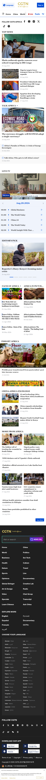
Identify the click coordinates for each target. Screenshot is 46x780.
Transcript (27, 599)
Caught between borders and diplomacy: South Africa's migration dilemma (22, 371)
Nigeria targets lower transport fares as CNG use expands (31, 72)
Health (4, 563)
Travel (25, 568)
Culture (26, 563)
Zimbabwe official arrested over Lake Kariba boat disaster (22, 466)
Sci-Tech (26, 558)
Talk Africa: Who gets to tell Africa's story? (21, 158)
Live (31, 14)
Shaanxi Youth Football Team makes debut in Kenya (32, 419)
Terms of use (6, 757)
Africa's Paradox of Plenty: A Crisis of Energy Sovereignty (21, 147)
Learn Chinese (8, 604)
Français (5, 625)
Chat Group (28, 594)
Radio (37, 14)
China (15, 14)
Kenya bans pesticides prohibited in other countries (19, 510)
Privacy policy (28, 757)
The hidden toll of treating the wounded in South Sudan (11, 449)
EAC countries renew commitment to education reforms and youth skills (33, 490)
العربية (4, 629)
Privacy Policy (4, 778)
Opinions (5, 578)
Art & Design (7, 589)
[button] (38, 265)
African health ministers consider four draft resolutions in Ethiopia (20, 501)
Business (6, 558)
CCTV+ (26, 625)
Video (4, 594)
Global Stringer (8, 583)
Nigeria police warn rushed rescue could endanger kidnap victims (34, 449)
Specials (5, 599)
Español (5, 620)
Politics (26, 552)
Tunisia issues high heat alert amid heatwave (11, 488)
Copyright (17, 757)
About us (39, 757)
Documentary (28, 578)
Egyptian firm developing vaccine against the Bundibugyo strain (30, 96)
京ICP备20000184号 (27, 762)
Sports (5, 573)
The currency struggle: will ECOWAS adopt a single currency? (23, 135)
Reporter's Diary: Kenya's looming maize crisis (22, 270)
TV (43, 14)
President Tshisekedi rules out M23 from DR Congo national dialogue (31, 84)
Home (8, 14)
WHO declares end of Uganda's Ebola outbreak (21, 458)
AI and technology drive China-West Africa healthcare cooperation (32, 396)
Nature (5, 568)
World (22, 14)
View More (40, 520)
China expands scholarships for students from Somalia (31, 407)
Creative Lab (28, 583)
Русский (26, 616)
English (5, 616)
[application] (23, 186)
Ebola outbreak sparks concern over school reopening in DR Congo (19, 61)
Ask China (27, 604)
